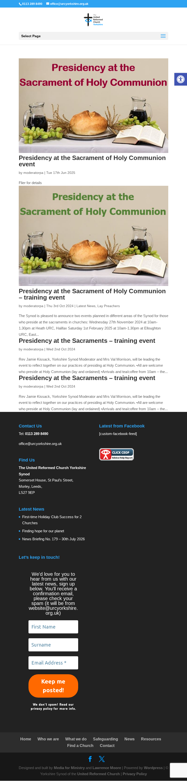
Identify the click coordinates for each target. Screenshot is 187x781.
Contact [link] (107, 746)
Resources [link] (151, 739)
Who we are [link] (48, 739)
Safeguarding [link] (105, 739)
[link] (180, 79)
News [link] (129, 739)
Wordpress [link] (153, 768)
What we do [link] (76, 739)
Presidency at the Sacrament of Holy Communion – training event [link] (92, 294)
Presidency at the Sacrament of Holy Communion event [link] (92, 161)
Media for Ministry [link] (70, 768)
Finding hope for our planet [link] (43, 531)
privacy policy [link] (41, 708)
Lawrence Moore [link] (107, 768)
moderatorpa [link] (33, 173)
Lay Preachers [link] (108, 306)
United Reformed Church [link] (98, 774)
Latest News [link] (85, 306)
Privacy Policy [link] (135, 774)
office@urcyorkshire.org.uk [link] (40, 444)
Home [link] (25, 739)
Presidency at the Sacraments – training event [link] (87, 340)
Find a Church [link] (80, 746)
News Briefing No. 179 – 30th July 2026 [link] (53, 539)
